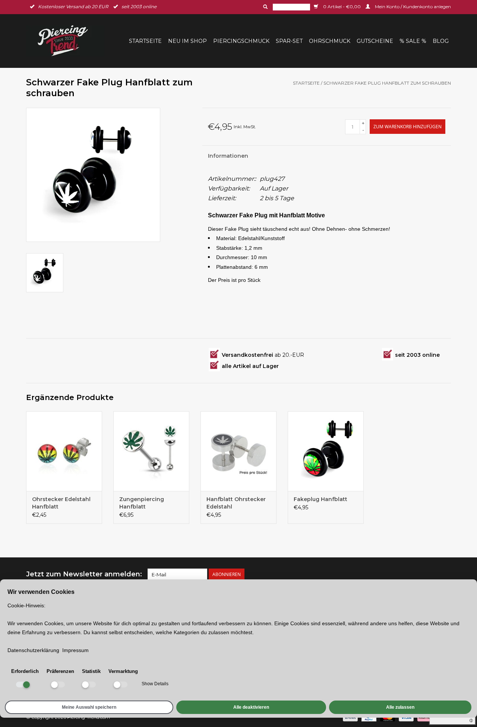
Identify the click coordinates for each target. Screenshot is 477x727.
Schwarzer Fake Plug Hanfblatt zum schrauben (387, 83)
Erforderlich (25, 671)
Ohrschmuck (329, 41)
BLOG (441, 41)
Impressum (75, 650)
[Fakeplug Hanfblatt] (326, 451)
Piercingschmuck (241, 41)
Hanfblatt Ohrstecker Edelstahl (236, 503)
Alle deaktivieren (251, 707)
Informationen (228, 155)
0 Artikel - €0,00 (342, 6)
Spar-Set (289, 41)
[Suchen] (264, 7)
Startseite (145, 41)
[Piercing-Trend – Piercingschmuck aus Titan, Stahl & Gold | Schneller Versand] (67, 40)
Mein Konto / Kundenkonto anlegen (412, 6)
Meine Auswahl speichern (89, 707)
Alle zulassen (400, 707)
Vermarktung (123, 671)
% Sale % (412, 41)
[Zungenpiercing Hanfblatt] (151, 451)
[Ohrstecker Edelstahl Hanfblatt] (64, 451)
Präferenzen (60, 671)
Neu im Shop (187, 41)
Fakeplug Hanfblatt (320, 499)
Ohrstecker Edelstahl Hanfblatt (61, 503)
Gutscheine (375, 41)
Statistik (91, 671)
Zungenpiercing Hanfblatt (141, 503)
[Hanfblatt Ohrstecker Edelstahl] (238, 451)
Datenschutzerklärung (33, 650)
